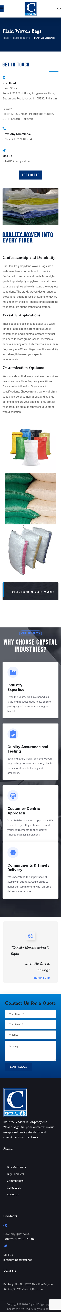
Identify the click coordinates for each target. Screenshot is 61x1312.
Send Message (18, 1067)
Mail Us (7, 156)
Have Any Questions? (17, 134)
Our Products (21, 38)
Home (6, 38)
